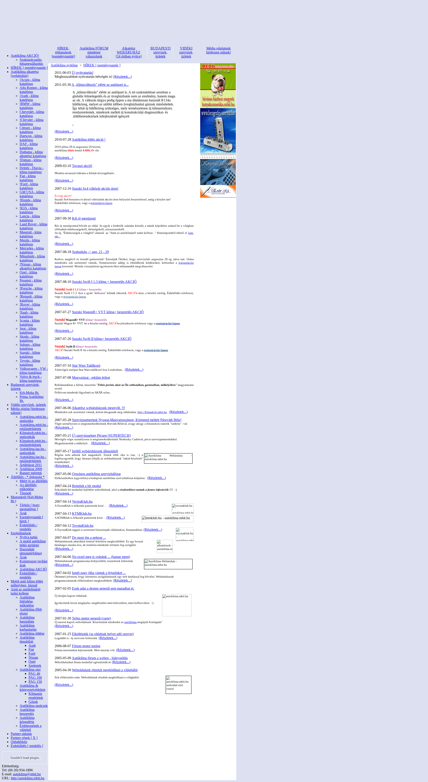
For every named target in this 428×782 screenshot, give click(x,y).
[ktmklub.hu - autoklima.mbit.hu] (168, 519)
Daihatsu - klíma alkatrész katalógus (33, 154)
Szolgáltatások (21, 533)
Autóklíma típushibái (27, 639)
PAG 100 (35, 677)
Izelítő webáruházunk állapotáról (95, 451)
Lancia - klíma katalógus (30, 218)
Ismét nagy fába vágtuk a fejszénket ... (99, 573)
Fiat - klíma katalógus (28, 178)
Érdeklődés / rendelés (28, 527)
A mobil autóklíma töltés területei (33, 543)
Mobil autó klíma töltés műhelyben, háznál (27, 583)
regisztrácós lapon (101, 203)
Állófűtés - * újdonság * (28, 477)
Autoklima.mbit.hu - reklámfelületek (34, 427)
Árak (23, 513)
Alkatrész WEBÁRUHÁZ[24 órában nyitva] (129, 52)
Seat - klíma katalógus (28, 330)
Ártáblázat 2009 (31, 469)
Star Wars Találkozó (86, 365)
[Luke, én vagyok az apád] (218, 196)
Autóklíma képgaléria (27, 720)
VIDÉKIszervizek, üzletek (186, 52)
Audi (32, 645)
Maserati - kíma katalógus (30, 234)
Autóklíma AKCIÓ (33, 569)
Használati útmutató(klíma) (31, 551)
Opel (32, 661)
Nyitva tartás (28, 537)
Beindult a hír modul (86, 486)
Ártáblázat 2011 (31, 465)
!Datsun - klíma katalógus (30, 162)
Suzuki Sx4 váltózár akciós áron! (95, 188)
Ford (32, 653)
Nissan (33, 657)
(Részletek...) (122, 76)
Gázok (33, 702)
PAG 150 (35, 681)
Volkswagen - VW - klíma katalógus (34, 371)
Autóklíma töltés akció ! (88, 139)
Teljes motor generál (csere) (91, 618)
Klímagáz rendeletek (36, 696)
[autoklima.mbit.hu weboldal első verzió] (178, 685)
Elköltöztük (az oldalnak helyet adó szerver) (103, 634)
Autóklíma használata (27, 619)
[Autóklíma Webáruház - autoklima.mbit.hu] (168, 458)
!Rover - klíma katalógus (30, 306)
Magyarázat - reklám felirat (91, 377)
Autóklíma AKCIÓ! (25, 56)
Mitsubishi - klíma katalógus (32, 258)
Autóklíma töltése (32, 633)
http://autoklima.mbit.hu (27, 778)
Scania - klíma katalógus (30, 322)
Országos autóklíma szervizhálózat (96, 474)
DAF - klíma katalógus (29, 146)
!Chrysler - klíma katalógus (31, 122)
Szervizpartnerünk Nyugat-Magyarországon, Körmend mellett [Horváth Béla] (126, 420)
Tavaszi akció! (82, 166)
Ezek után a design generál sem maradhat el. (103, 588)
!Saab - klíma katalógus (29, 314)
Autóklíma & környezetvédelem (32, 687)
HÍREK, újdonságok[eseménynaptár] (63, 52)
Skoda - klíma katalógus (29, 338)
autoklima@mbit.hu (27, 774)
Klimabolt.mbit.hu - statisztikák (33, 435)
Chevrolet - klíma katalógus (32, 114)
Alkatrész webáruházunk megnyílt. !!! (98, 408)
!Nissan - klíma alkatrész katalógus (33, 266)
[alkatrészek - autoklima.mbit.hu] (165, 546)
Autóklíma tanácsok (34, 706)
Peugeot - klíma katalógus (31, 282)
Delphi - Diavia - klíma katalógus (31, 170)
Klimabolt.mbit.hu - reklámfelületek (33, 443)
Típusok (25, 493)
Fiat (31, 649)
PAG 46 (34, 673)
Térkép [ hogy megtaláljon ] (30, 507)
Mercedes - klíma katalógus (32, 250)
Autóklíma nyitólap (64, 65)
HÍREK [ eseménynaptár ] (29, 68)
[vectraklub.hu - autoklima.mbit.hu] (183, 509)
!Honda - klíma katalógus (30, 202)
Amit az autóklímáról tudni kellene (25, 591)
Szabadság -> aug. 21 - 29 (90, 252)
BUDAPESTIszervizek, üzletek (160, 52)
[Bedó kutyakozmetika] (218, 107)
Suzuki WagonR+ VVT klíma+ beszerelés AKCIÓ (108, 312)
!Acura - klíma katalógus (30, 82)
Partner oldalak (21, 734)
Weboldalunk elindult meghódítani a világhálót (105, 670)
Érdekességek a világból (30, 728)
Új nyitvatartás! (82, 72)
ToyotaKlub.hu (82, 525)
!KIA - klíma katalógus (29, 210)
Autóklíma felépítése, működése (27, 601)
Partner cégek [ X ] (24, 738)
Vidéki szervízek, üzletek (28, 405)
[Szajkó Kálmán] (218, 152)
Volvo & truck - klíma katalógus (31, 379)
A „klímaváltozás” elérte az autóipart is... (100, 84)
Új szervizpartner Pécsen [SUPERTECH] (101, 435)
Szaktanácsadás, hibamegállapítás (31, 62)
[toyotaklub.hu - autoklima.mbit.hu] (185, 534)
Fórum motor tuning (86, 646)
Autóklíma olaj (30, 669)
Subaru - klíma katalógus (30, 346)
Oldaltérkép (19, 742)
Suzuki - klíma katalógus (30, 354)
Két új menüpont (84, 218)
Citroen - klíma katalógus (30, 130)
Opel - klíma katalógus (28, 274)
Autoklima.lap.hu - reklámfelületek (33, 459)
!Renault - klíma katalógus (31, 298)
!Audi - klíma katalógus (29, 98)
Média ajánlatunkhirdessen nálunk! (218, 50)
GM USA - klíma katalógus (32, 194)
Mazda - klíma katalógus (30, 242)
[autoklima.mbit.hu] (176, 605)
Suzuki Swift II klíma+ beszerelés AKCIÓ (102, 339)
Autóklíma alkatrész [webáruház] (25, 74)
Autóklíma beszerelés (27, 712)
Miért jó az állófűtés (33, 481)
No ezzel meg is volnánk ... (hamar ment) (101, 557)
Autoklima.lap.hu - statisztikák (33, 451)
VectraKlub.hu (82, 501)
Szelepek (35, 665)
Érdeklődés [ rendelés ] (27, 746)
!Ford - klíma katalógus (29, 186)
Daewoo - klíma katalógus (31, 138)
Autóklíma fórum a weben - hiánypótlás (100, 658)
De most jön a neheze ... (89, 537)
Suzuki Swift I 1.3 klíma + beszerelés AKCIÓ (104, 282)
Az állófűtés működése (28, 487)
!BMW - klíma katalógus (30, 106)
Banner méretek (31, 473)
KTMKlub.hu (82, 513)
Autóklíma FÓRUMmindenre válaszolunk (94, 52)
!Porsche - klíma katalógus (31, 290)
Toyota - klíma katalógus (30, 362)
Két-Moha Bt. (29, 393)
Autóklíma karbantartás (28, 627)
